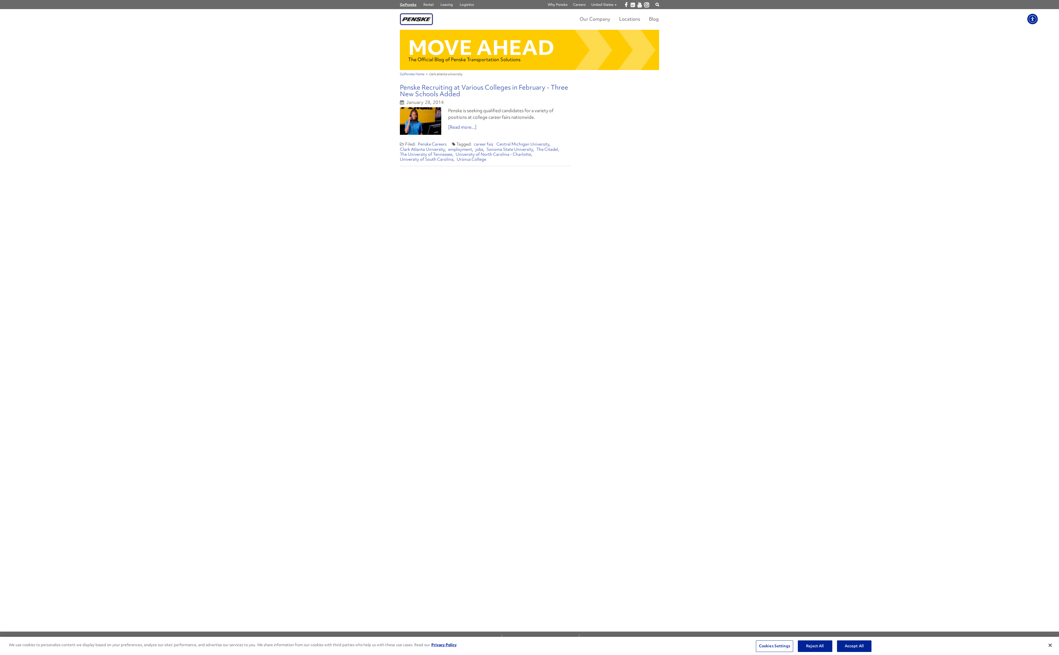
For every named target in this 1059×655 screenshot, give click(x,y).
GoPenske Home (412, 74)
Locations (629, 19)
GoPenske (408, 4)
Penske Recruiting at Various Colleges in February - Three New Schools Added (484, 90)
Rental (428, 4)
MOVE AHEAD (481, 47)
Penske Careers (432, 144)
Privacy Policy (444, 644)
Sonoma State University (509, 149)
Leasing (446, 4)
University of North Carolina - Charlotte (493, 154)
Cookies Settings (774, 645)
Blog (654, 19)
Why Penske (558, 4)
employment (460, 149)
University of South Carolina (426, 159)
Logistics (467, 4)
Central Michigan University (522, 144)
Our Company (595, 19)
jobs (479, 149)
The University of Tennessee (426, 154)
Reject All (815, 645)
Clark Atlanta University (422, 149)
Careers (579, 4)
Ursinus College (471, 159)
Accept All (854, 645)
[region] (529, 646)
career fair (483, 144)
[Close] (1050, 645)
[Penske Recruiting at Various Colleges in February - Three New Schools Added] (420, 121)
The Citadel (547, 149)
